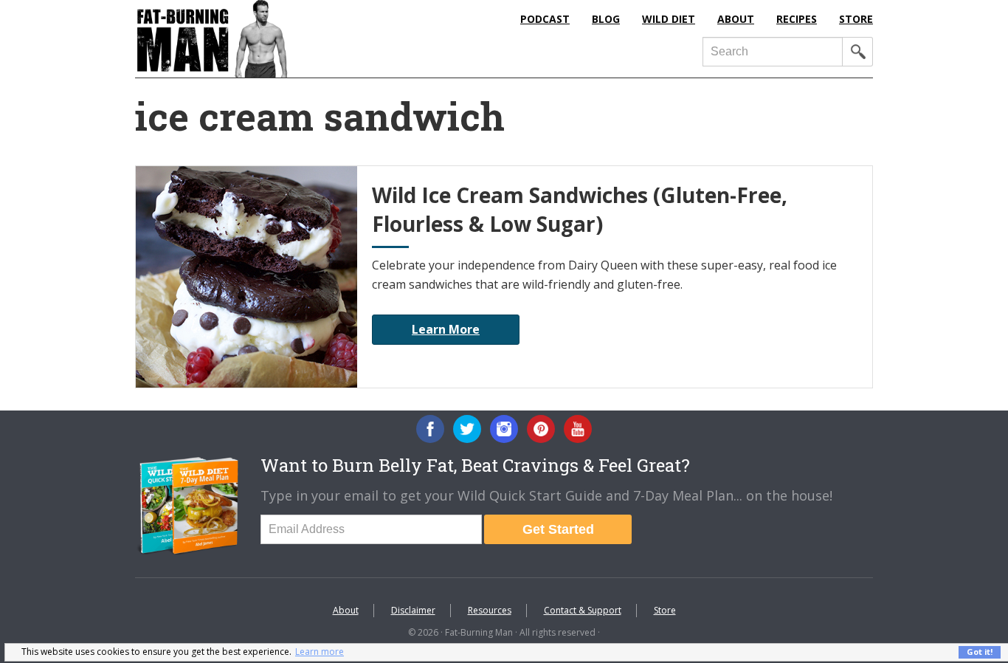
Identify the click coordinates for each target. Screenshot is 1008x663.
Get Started (558, 529)
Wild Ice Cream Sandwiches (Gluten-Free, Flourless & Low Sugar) (579, 209)
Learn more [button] (319, 651)
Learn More (446, 329)
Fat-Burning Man (271, 39)
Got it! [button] (980, 651)
